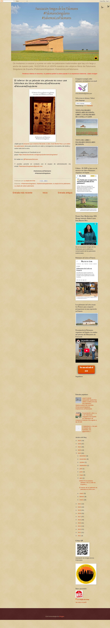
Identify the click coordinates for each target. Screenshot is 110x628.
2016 (79, 520)
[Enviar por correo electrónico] (40, 181)
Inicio (45, 193)
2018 (79, 513)
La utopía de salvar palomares (24, 186)
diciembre (83, 456)
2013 (79, 529)
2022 (79, 453)
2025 (79, 444)
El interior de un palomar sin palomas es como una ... (88, 488)
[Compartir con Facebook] (45, 181)
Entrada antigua (65, 193)
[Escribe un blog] (42, 181)
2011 (79, 535)
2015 (79, 523)
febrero (82, 496)
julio (81, 468)
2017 (79, 516)
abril (81, 478)
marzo (82, 493)
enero (82, 500)
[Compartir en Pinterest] (47, 181)
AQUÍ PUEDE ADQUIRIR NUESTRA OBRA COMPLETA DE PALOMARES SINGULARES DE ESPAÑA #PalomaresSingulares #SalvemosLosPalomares (86, 403)
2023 (79, 450)
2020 (79, 507)
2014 (79, 526)
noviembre (83, 459)
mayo (82, 475)
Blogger (61, 616)
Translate (90, 105)
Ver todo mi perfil (81, 602)
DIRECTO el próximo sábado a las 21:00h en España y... (87, 482)
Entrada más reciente (22, 193)
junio (81, 472)
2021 (79, 504)
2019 (79, 510)
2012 (79, 532)
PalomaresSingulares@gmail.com (30, 166)
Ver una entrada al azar (86, 369)
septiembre (83, 465)
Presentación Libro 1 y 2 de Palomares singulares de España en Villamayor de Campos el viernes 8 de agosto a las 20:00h (86, 417)
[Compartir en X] (43, 181)
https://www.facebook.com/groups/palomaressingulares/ (38, 154)
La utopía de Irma (83, 599)
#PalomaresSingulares (28, 183)
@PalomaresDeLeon (30, 159)
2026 (79, 440)
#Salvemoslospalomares (44, 183)
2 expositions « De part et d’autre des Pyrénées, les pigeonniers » (89, 428)
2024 (79, 447)
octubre (82, 462)
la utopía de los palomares (61, 183)
